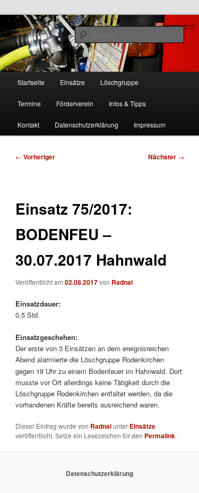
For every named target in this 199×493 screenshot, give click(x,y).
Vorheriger (35, 157)
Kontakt (28, 124)
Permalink (159, 435)
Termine (29, 103)
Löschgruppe (119, 82)
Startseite (31, 82)
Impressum (150, 124)
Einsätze (72, 82)
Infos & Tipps (127, 103)
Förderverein (74, 103)
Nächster (166, 157)
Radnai (122, 282)
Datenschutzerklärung (86, 124)
